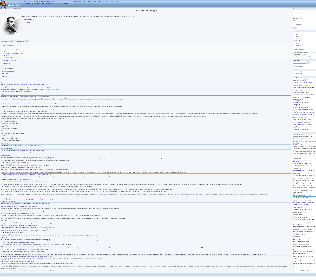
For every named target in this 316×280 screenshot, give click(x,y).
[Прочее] (69, 3)
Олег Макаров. (296, 216)
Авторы (6, 8)
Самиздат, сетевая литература (41, 256)
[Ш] (59, 3)
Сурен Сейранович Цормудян (15, 8)
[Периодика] (38, 1)
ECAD (2, 96)
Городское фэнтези (304, 161)
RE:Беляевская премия (302, 100)
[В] (28, 3)
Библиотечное (298, 40)
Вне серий (4, 76)
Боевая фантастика (33, 84)
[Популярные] (44, 1)
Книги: (22, 1)
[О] (45, 3)
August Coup (296, 217)
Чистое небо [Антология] (17, 183)
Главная (2, 8)
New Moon (305, 222)
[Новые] (25, 1)
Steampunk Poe (311, 170)
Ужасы (306, 146)
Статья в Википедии (27, 19)
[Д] (30, 3)
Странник (15, 145)
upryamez (3, 246)
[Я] (66, 3)
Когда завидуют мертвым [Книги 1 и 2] (13, 53)
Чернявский (302, 238)
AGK (2, 150)
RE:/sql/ (302, 129)
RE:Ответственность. (298, 107)
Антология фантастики (7, 68)
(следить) (28, 22)
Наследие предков (14, 91)
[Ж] (33, 3)
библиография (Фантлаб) (28, 21)
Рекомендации (299, 38)
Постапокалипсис (42, 84)
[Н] (43, 3)
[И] (36, 3)
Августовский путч (310, 216)
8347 (2, 239)
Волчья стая (15, 179)
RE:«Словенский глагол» (302, 85)
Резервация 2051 (6, 63)
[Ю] (64, 3)
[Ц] (56, 3)
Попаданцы (302, 138)
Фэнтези (295, 239)
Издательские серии (300, 34)
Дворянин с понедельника (303, 197)
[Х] (55, 3)
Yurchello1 (3, 203)
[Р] (48, 3)
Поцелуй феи (307, 260)
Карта (99, 1)
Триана (303, 144)
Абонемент (117, 1)
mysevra (295, 222)
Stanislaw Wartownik (298, 170)
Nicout (294, 160)
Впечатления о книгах (299, 132)
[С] (49, 3)
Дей (294, 197)
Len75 (2, 256)
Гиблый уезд (308, 238)
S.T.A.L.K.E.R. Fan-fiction (7, 73)
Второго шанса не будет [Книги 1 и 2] (12, 51)
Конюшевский (306, 183)
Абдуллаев (301, 260)
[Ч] (58, 3)
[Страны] (50, 1)
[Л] (40, 3)
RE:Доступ (305, 109)
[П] (46, 3)
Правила (84, 1)
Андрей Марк (4, 227)
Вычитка (298, 43)
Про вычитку (298, 45)
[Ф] (53, 3)
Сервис (304, 216)
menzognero (4, 164)
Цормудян (7, 84)
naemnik (3, 179)
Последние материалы (300, 49)
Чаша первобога (6, 65)
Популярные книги (298, 66)
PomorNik (3, 223)
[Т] (51, 3)
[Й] (38, 3)
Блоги (89, 1)
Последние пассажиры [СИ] (11, 49)
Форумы (94, 1)
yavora (2, 213)
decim (294, 251)
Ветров (306, 134)
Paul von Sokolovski (298, 134)
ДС (1, 91)
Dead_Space (296, 144)
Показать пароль (298, 18)
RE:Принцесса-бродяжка (303, 111)
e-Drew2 (3, 265)
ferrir (2, 87)
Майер (301, 222)
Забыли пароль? (297, 24)
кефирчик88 (4, 199)
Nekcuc (2, 183)
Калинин (9, 183)
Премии (297, 36)
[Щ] (61, 3)
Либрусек (14, 5)
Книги (296, 33)
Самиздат (24, 23)
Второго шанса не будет (8, 45)
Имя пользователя (297, 10)
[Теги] (54, 1)
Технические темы (300, 47)
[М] (42, 3)
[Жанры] (29, 1)
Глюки (111, 1)
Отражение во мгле (8, 57)
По (306, 170)
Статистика (105, 1)
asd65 (2, 253)
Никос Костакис (297, 183)
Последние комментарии (299, 77)
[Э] (62, 3)
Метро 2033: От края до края (9, 60)
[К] (39, 3)
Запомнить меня (298, 20)
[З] (35, 3)
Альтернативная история (303, 136)
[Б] (26, 3)
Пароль (294, 14)
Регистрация (297, 22)
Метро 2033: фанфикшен (8, 71)
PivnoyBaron (4, 157)
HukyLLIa (3, 145)
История (303, 217)
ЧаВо (297, 42)
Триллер (310, 146)
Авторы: (22, 3)
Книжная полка (77, 1)
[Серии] (33, 1)
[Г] (29, 3)
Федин (299, 202)
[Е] (32, 3)
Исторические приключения (299, 205)
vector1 (2, 230)
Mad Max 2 (3, 217)
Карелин (300, 160)
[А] (25, 3)
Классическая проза (303, 172)
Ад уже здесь (7, 55)
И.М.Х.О (2, 210)
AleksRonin (3, 259)
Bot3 (2, 111)
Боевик (312, 260)
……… (294, 156)
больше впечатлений (304, 270)
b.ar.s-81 (3, 174)
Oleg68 (294, 260)
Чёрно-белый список (299, 72)
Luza (2, 84)
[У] (52, 3)
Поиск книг (296, 60)
